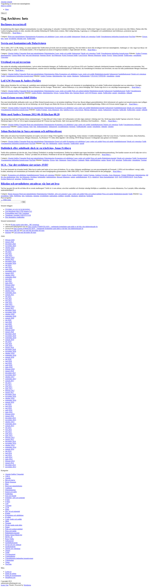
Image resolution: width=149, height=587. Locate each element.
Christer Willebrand (127, 175)
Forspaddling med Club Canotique (17, 213)
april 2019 (8, 345)
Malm (87, 160)
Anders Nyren (66, 175)
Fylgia (7, 500)
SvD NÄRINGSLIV (126, 177)
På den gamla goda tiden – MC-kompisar (25, 225)
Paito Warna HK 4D (12, 230)
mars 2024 (8, 269)
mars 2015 (8, 435)
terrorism (115, 110)
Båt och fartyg (10, 480)
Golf (6, 503)
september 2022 (10, 277)
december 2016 (10, 394)
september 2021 (10, 293)
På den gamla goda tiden (13, 525)
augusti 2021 (9, 295)
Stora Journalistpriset (107, 177)
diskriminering (6, 55)
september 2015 (10, 424)
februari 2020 (10, 330)
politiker (61, 196)
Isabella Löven (69, 110)
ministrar (36, 196)
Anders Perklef (77, 175)
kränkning (28, 196)
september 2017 (10, 379)
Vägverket (4, 57)
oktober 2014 (9, 445)
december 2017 (10, 373)
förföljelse (17, 196)
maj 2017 (8, 385)
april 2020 (8, 326)
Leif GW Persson (91, 93)
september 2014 (10, 447)
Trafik (98, 37)
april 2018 (8, 365)
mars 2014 (8, 459)
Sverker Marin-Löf (7, 179)
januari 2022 (9, 287)
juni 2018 (8, 361)
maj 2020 (8, 324)
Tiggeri (7, 550)
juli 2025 (8, 252)
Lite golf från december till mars (33, 230)
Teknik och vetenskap (88, 37)
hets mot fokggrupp (32, 55)
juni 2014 (8, 453)
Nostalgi (8, 523)
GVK (7, 507)
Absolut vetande (6, 2)
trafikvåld (122, 110)
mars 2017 (8, 388)
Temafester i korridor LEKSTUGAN (18, 215)
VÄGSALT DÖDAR (98, 76)
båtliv (11, 196)
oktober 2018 (9, 353)
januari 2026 (9, 242)
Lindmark (81, 160)
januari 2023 (9, 273)
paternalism (53, 196)
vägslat (117, 76)
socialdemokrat (63, 127)
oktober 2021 (9, 291)
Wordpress (27, 585)
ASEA (7, 476)
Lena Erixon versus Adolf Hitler (19, 97)
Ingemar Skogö (45, 55)
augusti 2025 (9, 250)
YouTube (132, 37)
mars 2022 (8, 283)
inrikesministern (42, 127)
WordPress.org (10, 577)
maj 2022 (8, 281)
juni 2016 (8, 406)
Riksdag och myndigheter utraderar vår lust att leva (30, 183)
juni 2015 (8, 430)
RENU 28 (8, 537)
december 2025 (10, 244)
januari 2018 (9, 371)
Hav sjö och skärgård (12, 511)
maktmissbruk (51, 177)
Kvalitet (8, 517)
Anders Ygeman (141, 53)
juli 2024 (8, 265)
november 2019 (10, 336)
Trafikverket (31, 38)
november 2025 (10, 246)
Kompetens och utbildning (45, 37)
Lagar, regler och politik (63, 37)
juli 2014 (8, 451)
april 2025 (8, 255)
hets (2, 38)
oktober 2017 (9, 377)
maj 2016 (8, 408)
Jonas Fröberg (72, 160)
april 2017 (8, 387)
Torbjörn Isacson (27, 179)
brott (31, 127)
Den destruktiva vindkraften (14, 217)
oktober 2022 (9, 275)
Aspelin (8, 478)
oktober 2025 (9, 248)
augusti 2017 (9, 381)
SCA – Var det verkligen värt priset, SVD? (24, 164)
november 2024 (10, 263)
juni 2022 (8, 279)
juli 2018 (8, 359)
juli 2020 (8, 320)
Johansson (62, 160)
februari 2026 (10, 240)
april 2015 (8, 433)
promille (67, 196)
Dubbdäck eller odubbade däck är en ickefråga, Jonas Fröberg (36, 148)
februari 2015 (10, 437)
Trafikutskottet (85, 76)
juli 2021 (8, 297)
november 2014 (10, 443)
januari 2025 (9, 259)
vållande (129, 93)
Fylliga (7, 502)
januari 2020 (9, 332)
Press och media (108, 141)
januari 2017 (9, 392)
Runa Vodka (9, 539)
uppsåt (114, 93)
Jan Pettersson (56, 55)
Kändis (7, 513)
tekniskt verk (21, 38)
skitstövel (95, 177)
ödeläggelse (53, 143)
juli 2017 (8, 383)
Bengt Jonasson (13, 194)
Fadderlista (9, 494)
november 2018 (10, 351)
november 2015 (10, 420)
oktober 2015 (9, 422)
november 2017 (10, 375)
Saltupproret (76, 37)
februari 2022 (10, 285)
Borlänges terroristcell (13, 24)
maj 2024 (8, 267)
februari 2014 (10, 461)
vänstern (111, 127)
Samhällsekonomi (124, 74)
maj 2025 (8, 253)
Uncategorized (142, 158)
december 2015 (10, 418)
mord (6, 38)
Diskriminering (30, 37)
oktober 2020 (9, 314)
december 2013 (10, 465)
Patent (7, 527)
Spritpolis (89, 196)
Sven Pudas (138, 177)
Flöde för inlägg (10, 573)
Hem (7, 9)
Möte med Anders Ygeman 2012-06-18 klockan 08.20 (30, 114)
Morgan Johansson (94, 55)
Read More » (17, 33)
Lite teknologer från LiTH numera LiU (18, 211)
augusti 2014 (9, 449)
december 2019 (10, 334)
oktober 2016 (9, 398)
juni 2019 (8, 343)
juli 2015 (8, 428)
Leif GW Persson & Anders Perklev (21, 80)
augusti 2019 (9, 340)
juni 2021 (8, 298)
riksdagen (75, 76)
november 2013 (10, 467)
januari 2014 (9, 463)
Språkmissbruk (10, 547)
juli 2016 (8, 404)
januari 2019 (9, 347)
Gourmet (8, 505)
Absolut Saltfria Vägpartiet (17, 53)
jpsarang (8, 232)
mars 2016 (8, 412)
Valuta (7, 562)
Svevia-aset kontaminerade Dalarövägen (23, 43)
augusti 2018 (9, 357)
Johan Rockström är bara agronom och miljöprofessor (31, 131)
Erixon (144, 37)
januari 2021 (9, 308)
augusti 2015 (9, 426)
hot (47, 143)
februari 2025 (10, 257)
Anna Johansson (53, 110)
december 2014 (10, 441)
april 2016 (8, 410)
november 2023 (10, 271)
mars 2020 (8, 328)
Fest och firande (10, 496)
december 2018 (10, 349)
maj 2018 (8, 363)
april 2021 (8, 302)
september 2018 (10, 355)
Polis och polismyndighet (80, 91)
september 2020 (10, 316)
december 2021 (10, 289)
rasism (104, 55)
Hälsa (57, 74)
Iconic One (5, 585)
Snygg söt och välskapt (13, 545)
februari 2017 (10, 390)
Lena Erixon (82, 55)
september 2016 (10, 400)
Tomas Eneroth (118, 55)
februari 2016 (10, 414)
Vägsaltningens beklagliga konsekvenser (115, 37)
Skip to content (6, 6)
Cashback (8, 488)
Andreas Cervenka (101, 175)
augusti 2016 (9, 402)
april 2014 (8, 457)
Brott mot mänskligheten (16, 37)
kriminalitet (41, 177)
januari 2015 (9, 439)
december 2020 (10, 310)
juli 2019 (8, 342)
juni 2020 (8, 322)
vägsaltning (137, 55)
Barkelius (46, 160)
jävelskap (33, 177)
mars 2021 (8, 304)
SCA (89, 177)
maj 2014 (8, 455)
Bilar (7, 484)
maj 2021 (8, 300)
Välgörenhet (9, 560)
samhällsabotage (81, 177)
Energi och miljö (60, 141)
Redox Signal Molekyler (13, 535)
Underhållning (10, 556)
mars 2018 (8, 367)
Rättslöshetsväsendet (102, 74)
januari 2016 (9, 416)
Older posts (6, 200)
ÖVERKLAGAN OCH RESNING (17, 209)
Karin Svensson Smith (70, 55)
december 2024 (10, 261)
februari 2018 (10, 369)
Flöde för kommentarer (13, 575)
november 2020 (10, 312)
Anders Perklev (36, 93)
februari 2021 (10, 306)
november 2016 (10, 396)
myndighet (12, 38)
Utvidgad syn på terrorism (15, 62)
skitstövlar (82, 196)
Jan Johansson (24, 177)
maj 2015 (8, 432)
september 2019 (10, 338)
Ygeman (144, 160)
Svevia (109, 55)
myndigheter (44, 196)
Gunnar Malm (16, 55)
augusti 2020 (9, 318)
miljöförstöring (95, 160)
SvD (113, 160)
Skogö (108, 160)
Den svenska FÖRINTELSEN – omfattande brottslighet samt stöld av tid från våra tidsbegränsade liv (63, 227)
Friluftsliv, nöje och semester (57, 194)
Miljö (7, 521)
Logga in (8, 572)
